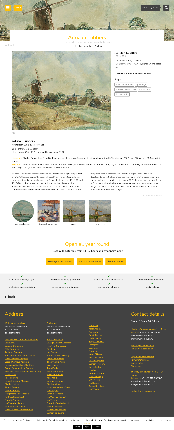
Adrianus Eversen (13, 352)
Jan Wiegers (95, 389)
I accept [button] (97, 427)
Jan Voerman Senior (56, 397)
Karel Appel (94, 328)
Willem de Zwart (55, 412)
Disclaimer (136, 366)
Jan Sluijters (52, 390)
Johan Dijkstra (95, 354)
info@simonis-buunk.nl (142, 338)
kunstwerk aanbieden (142, 348)
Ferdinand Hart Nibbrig (58, 355)
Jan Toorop (52, 400)
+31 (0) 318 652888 (90, 261)
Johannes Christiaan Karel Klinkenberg (23, 371)
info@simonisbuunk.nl (61, 261)
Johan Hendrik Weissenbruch (19, 409)
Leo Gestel (52, 352)
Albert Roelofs (12, 387)
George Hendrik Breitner (59, 342)
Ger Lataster (95, 367)
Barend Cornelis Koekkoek (17, 361)
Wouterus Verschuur (15, 406)
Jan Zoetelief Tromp (14, 403)
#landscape (144, 89)
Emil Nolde (94, 379)
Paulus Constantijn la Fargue (19, 368)
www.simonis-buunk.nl (142, 335)
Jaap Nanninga (96, 376)
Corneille (93, 351)
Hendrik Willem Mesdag (17, 381)
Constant (93, 348)
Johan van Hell (96, 357)
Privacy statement (140, 359)
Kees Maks (52, 377)
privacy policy (86, 423)
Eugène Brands (96, 341)
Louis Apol (10, 342)
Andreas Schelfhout (14, 397)
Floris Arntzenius (55, 339)
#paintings (141, 84)
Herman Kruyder (55, 371)
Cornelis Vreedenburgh (58, 403)
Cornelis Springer (13, 400)
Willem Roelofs (12, 390)
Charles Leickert (12, 384)
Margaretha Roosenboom (17, 393)
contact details (116, 261)
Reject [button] (87, 427)
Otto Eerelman (12, 349)
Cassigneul (94, 344)
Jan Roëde (94, 383)
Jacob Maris (10, 374)
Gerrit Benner (95, 335)
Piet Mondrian (53, 384)
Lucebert (93, 370)
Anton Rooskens (97, 386)
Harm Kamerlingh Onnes (59, 387)
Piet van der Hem (55, 358)
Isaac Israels (52, 365)
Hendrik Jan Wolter (56, 409)
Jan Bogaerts (95, 338)
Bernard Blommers (14, 345)
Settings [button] (77, 427)
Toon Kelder (53, 368)
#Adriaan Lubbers (124, 84)
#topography (122, 94)
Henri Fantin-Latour (56, 345)
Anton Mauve (11, 377)
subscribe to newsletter (144, 391)
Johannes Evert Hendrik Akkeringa (21, 339)
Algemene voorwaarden (142, 356)
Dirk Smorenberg (55, 393)
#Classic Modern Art (126, 89)
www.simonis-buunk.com (143, 381)
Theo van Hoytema (56, 361)
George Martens (55, 381)
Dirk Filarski (52, 349)
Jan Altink (93, 325)
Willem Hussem (97, 363)
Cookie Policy (137, 363)
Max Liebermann (55, 374)
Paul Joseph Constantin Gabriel (20, 355)
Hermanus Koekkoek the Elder (19, 365)
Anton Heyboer (96, 360)
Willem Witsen (54, 406)
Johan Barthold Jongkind (16, 358)
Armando (93, 332)
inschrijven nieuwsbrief (143, 345)
